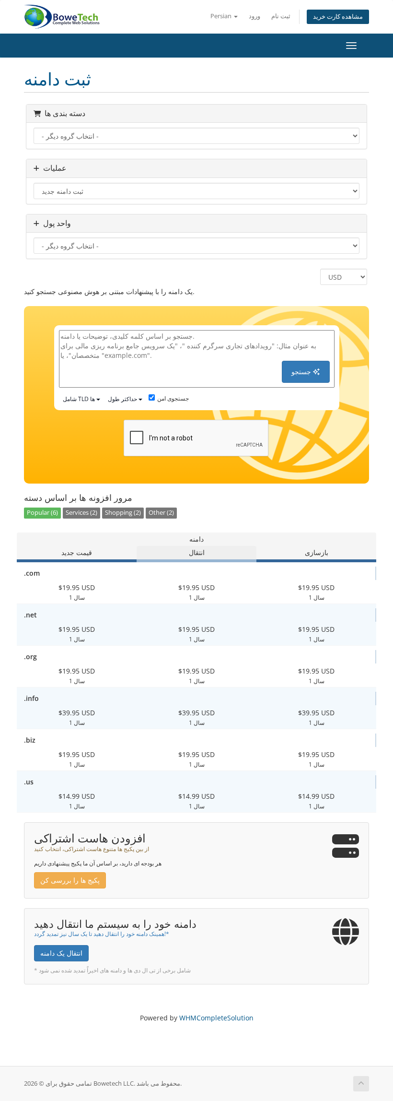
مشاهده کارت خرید (338, 16)
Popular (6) (42, 513)
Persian (221, 16)
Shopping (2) (123, 513)
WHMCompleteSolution (216, 1017)
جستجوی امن (173, 398)
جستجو (302, 371)
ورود (254, 16)
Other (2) (161, 513)
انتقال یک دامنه (61, 953)
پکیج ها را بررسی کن (70, 880)
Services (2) (81, 513)
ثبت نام (280, 16)
